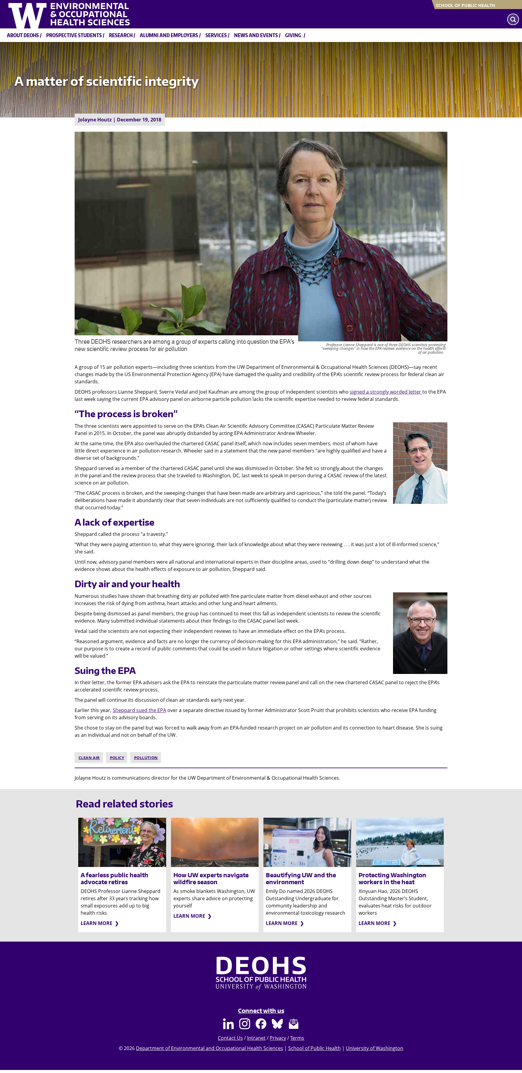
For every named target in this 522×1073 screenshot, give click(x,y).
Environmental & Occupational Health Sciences (90, 14)
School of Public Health (465, 5)
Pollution (146, 757)
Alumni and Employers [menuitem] (169, 35)
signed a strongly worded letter (386, 391)
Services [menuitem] (216, 35)
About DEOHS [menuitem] (23, 35)
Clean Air (89, 757)
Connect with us (261, 1010)
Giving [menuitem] (293, 35)
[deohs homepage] (261, 979)
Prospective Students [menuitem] (74, 35)
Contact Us (230, 1038)
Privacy (278, 1038)
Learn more (96, 923)
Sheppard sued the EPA (139, 710)
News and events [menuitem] (256, 35)
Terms (297, 1038)
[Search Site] (513, 19)
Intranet (256, 1038)
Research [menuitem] (121, 35)
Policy (117, 757)
